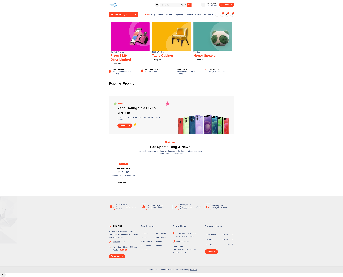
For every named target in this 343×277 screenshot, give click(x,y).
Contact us (211, 251)
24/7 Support (214, 69)
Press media (146, 245)
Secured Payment (152, 69)
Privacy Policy (146, 241)
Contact (144, 249)
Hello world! (123, 168)
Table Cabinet (162, 55)
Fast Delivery (118, 69)
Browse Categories (121, 15)
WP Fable (193, 269)
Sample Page (178, 15)
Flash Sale (227, 5)
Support (159, 241)
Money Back (182, 69)
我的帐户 (197, 15)
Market (169, 15)
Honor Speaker (205, 55)
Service (144, 237)
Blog (153, 15)
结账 (204, 15)
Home (147, 15)
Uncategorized (123, 164)
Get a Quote (118, 256)
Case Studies (161, 237)
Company (144, 233)
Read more (122, 183)
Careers (159, 245)
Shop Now (117, 64)
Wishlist (189, 15)
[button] (3, 275)
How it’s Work (161, 233)
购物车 (210, 15)
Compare (160, 15)
